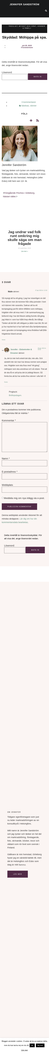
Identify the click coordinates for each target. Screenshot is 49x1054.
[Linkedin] (24, 120)
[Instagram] (18, 120)
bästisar (25, 105)
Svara (3, 339)
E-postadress (9, 471)
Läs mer (17, 874)
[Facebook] (11, 120)
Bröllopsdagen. (15, 395)
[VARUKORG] (34, 11)
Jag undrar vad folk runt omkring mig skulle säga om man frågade (25, 238)
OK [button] (32, 1045)
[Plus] (31, 120)
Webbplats (7, 485)
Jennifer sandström (24, 4)
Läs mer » (24, 251)
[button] (3, 11)
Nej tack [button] (40, 1045)
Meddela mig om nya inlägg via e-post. (24, 498)
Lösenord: (7, 72)
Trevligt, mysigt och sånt (22, 26)
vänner (33, 105)
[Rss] (38, 120)
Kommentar (9, 420)
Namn (6, 458)
